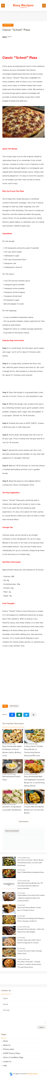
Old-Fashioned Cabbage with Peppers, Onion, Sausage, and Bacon (31, 920)
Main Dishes (8, 25)
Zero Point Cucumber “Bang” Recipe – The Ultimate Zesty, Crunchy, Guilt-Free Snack (30, 863)
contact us (7, 1061)
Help (5, 1066)
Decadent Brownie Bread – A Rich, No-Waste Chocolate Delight (30, 931)
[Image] (9, 861)
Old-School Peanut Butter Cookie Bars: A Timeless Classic (29, 909)
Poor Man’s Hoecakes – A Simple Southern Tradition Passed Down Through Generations (29, 964)
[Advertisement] (23, 674)
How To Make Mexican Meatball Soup (30, 872)
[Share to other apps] (33, 715)
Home (5, 1041)
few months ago (24, 858)
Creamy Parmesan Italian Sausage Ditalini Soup (29, 952)
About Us (6, 1045)
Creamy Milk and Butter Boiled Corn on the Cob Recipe (34, 810)
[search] (44, 5)
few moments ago (10, 744)
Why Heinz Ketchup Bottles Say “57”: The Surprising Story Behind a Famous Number (30, 886)
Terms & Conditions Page (13, 1057)
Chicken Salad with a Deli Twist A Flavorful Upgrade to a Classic (29, 941)
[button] (12, 715)
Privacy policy (8, 1049)
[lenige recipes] (23, 5)
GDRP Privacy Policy (11, 1053)
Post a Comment (12, 831)
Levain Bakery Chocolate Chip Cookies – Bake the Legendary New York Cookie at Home (31, 898)
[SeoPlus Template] (11, 1074)
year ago (22, 870)
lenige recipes (32, 1074)
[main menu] (3, 5)
